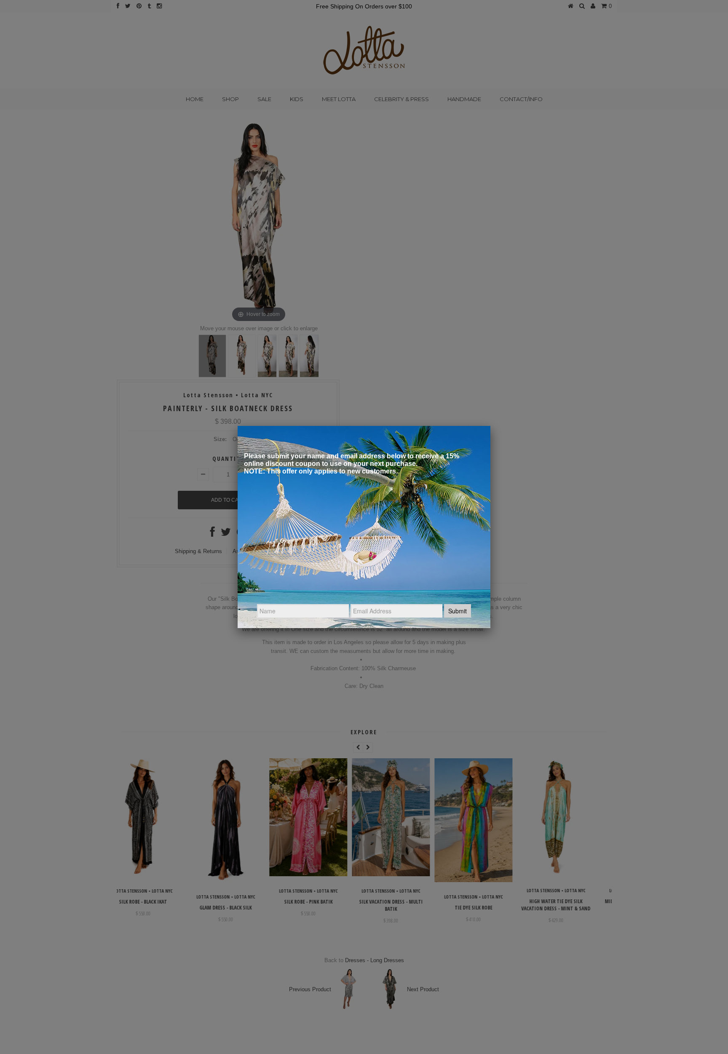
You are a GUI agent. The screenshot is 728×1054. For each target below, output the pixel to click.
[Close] (490, 425)
